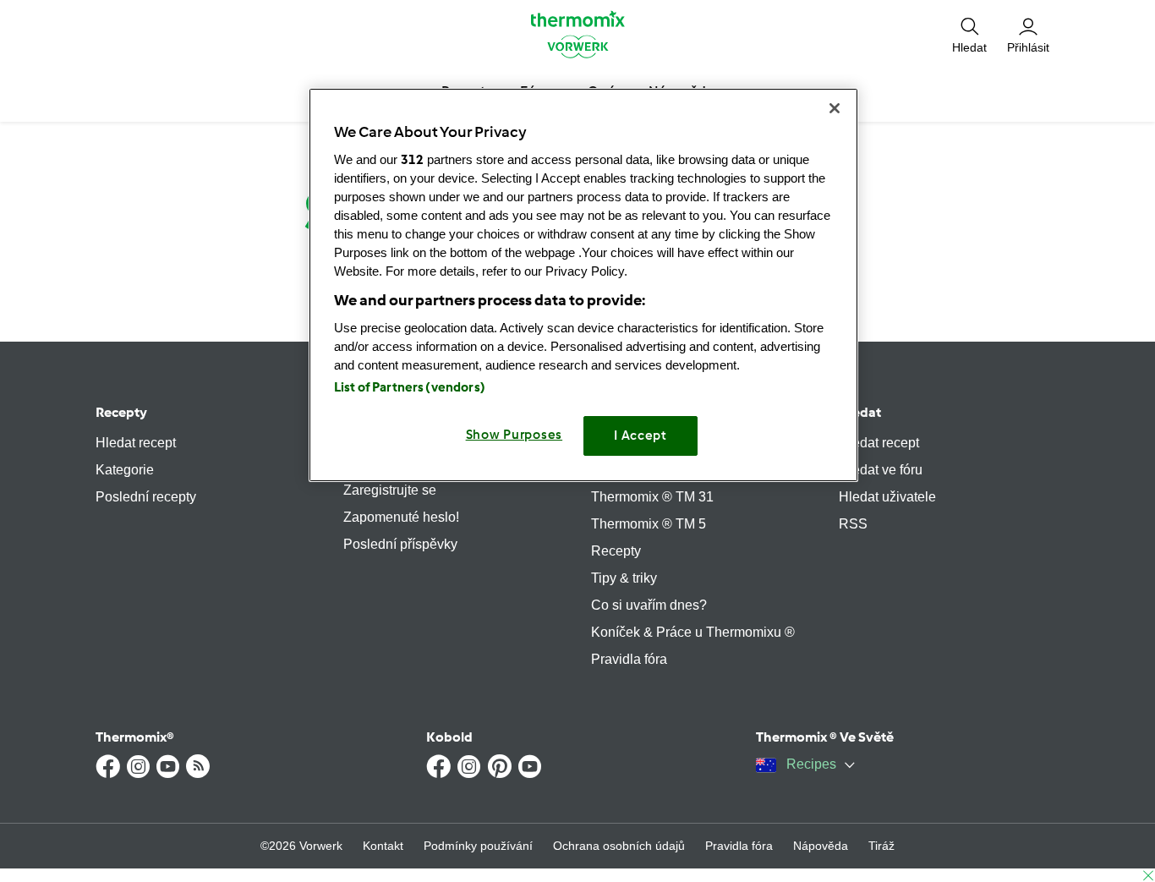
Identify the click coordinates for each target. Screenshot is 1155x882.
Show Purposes (514, 434)
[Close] (834, 108)
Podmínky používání (478, 845)
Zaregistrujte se (389, 490)
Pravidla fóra (629, 659)
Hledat (860, 412)
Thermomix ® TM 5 (648, 524)
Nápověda (820, 845)
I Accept (640, 435)
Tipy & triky (624, 578)
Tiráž (881, 845)
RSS (853, 524)
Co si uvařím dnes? (649, 605)
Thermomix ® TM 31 (652, 497)
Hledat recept (136, 443)
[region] (583, 284)
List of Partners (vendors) (409, 387)
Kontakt (383, 845)
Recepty (121, 412)
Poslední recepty (146, 497)
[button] (969, 33)
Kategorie (125, 470)
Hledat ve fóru (880, 470)
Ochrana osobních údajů (619, 845)
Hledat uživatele (887, 497)
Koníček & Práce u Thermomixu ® (693, 632)
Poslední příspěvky (400, 544)
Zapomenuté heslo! (401, 517)
